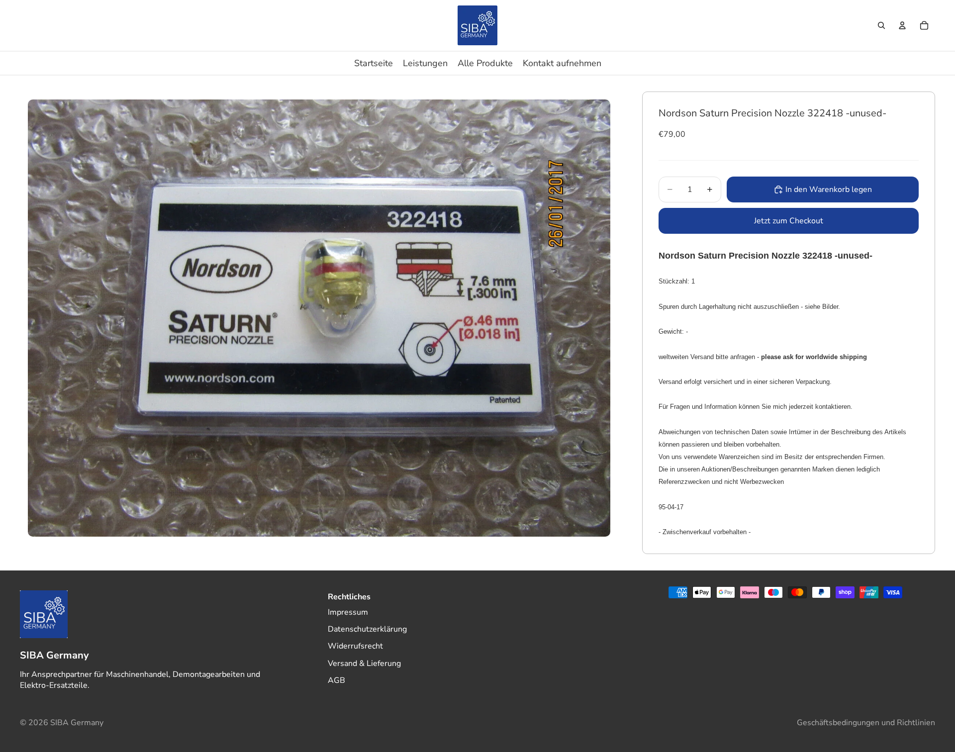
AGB (336, 680)
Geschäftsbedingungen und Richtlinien (866, 722)
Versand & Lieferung (364, 663)
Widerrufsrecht (355, 646)
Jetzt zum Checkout (788, 220)
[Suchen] (881, 25)
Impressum (348, 611)
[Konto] (902, 25)
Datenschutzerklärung (367, 629)
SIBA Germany (76, 722)
